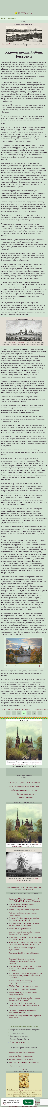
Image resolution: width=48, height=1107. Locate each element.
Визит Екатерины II (25, 889)
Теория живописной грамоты (24, 910)
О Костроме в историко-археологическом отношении (24, 924)
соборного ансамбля (17, 342)
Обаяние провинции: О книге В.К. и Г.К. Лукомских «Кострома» (25, 900)
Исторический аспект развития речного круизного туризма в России (24, 1005)
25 (29, 713)
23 (19, 713)
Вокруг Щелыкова (23, 994)
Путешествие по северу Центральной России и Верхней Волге (24, 709)
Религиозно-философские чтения (21, 1053)
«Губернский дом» (16, 1066)
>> (40, 713)
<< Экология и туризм (24, 798)
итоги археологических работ (26, 763)
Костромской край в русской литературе (25, 1030)
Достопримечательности (19, 1036)
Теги (22, 1070)
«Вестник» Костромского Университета (24, 1062)
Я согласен (28, 1102)
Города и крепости (17, 1033)
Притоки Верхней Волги (19, 1039)
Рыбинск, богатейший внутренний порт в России (22, 1011)
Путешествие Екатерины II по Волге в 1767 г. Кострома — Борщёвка (25, 968)
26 (34, 713)
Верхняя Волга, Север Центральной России (24, 887)
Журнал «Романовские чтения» (21, 1059)
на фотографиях (37, 666)
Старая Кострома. (20, 929)
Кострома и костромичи (22, 989)
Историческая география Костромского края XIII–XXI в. (24, 919)
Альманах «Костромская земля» (21, 1056)
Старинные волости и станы (23, 986)
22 (14, 713)
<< (8, 713)
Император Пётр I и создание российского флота (22, 982)
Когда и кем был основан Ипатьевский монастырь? (24, 933)
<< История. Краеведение (24, 794)
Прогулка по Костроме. (24, 953)
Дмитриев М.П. (7, 44)
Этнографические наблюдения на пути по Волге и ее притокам (22, 961)
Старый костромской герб (19, 1042)
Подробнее (6, 1104)
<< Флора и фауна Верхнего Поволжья (24, 786)
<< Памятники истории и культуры (24, 790)
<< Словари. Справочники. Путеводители (24, 782)
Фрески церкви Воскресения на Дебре (21, 905)
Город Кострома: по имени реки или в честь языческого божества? (25, 943)
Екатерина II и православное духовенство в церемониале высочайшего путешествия (25, 976)
